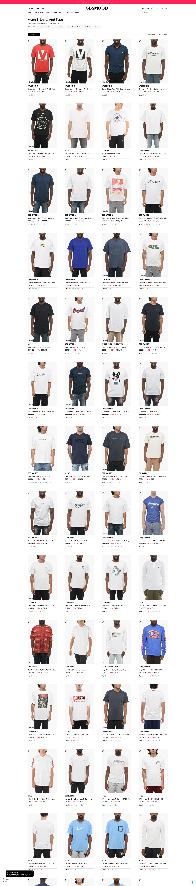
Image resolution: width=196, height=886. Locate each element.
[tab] (30, 8)
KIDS (43, 8)
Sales (39, 23)
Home (29, 23)
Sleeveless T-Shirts (74, 27)
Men (34, 23)
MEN (117, 2)
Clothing (44, 23)
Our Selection (163, 35)
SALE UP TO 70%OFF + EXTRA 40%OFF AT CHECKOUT (93, 2)
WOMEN (112, 2)
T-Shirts (88, 27)
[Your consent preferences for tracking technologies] (192, 882)
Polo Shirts (59, 27)
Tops (97, 27)
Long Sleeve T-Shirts (45, 27)
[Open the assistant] (6, 880)
